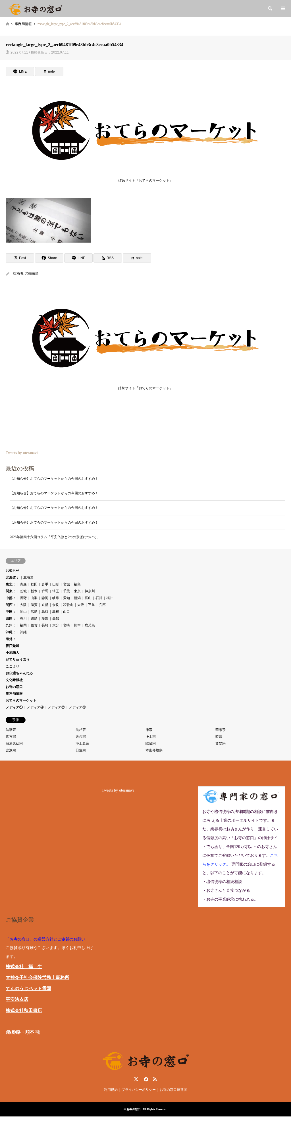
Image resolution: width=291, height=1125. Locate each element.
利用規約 (111, 1090)
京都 (44, 605)
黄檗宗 (220, 743)
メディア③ (77, 707)
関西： (11, 605)
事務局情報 (14, 694)
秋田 (34, 584)
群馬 (44, 591)
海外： (11, 639)
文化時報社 (14, 680)
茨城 (23, 591)
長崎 (44, 625)
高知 (55, 618)
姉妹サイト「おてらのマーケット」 (145, 181)
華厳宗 (220, 730)
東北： (11, 584)
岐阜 (55, 598)
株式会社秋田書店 (24, 1010)
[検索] (269, 8)
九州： (11, 625)
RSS (155, 1079)
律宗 (149, 730)
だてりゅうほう (18, 659)
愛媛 (44, 618)
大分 (55, 625)
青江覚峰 (12, 646)
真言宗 (11, 737)
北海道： (12, 577)
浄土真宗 (82, 743)
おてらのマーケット (21, 700)
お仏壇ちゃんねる (19, 673)
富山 (88, 598)
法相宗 (81, 730)
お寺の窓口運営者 (173, 1090)
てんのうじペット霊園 (28, 988)
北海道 (28, 577)
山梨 (34, 598)
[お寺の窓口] (35, 9)
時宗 (218, 737)
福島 (77, 584)
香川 (23, 618)
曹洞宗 (11, 750)
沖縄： (11, 632)
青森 (23, 584)
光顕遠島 (32, 273)
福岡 (23, 625)
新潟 (77, 598)
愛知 (66, 598)
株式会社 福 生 (24, 966)
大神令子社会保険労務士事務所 (37, 977)
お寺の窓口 (14, 687)
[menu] (282, 8)
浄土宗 (151, 737)
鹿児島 (90, 625)
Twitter (136, 1079)
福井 (109, 598)
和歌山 (68, 605)
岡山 (23, 612)
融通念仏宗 (14, 743)
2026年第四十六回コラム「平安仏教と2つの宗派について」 (55, 537)
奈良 (55, 605)
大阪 (23, 605)
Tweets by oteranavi (22, 453)
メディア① (14, 707)
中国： (11, 612)
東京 (77, 591)
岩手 (44, 584)
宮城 (66, 584)
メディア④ (35, 707)
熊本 (77, 625)
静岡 (44, 598)
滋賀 (34, 605)
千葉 (66, 591)
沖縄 (23, 632)
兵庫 (102, 605)
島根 (55, 612)
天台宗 (81, 737)
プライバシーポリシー (139, 1090)
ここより (12, 666)
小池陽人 (12, 653)
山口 (66, 612)
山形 (55, 584)
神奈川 (90, 591)
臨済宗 (151, 743)
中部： (11, 598)
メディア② (56, 707)
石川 (98, 598)
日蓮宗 (81, 750)
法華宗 (11, 730)
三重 (91, 605)
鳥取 (44, 612)
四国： (11, 618)
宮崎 (66, 625)
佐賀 (34, 625)
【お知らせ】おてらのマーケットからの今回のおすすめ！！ (56, 479)
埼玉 (55, 591)
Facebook (145, 1079)
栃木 (34, 591)
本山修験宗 (154, 750)
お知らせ (12, 571)
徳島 (34, 618)
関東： (11, 591)
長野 (23, 598)
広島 (34, 612)
